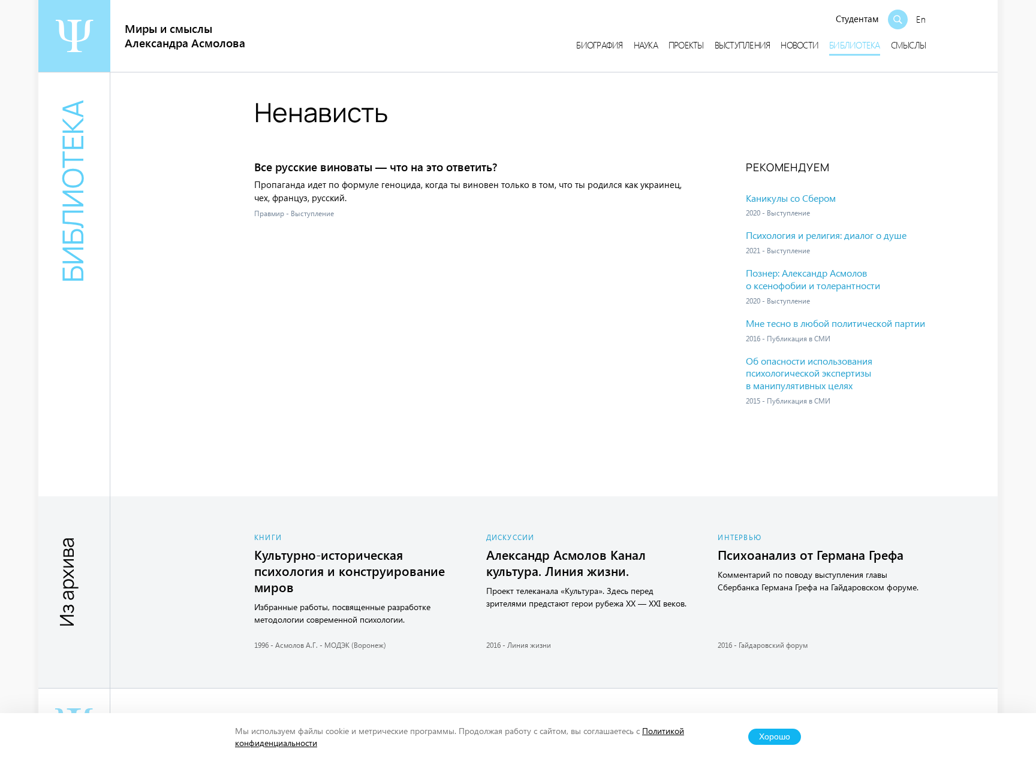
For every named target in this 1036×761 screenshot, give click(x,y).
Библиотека (854, 45)
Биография (599, 45)
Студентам (857, 19)
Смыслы (908, 45)
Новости (799, 45)
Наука (646, 45)
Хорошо (774, 736)
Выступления (742, 45)
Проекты (686, 45)
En (921, 19)
